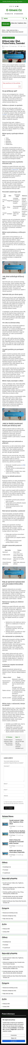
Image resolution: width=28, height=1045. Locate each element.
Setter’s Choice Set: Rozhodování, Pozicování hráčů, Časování (16, 841)
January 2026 (6, 931)
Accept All (14, 1041)
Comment (7, 766)
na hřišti (4, 114)
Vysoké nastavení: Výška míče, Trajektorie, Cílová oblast (16, 822)
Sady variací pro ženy (8, 37)
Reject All (13, 1038)
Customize (14, 1035)
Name (6, 783)
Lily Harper (6, 46)
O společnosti (6, 873)
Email (5, 789)
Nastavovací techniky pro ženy (10, 912)
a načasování (14, 169)
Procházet (5, 870)
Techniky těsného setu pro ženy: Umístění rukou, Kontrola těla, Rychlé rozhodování (12, 1)
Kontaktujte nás (7, 867)
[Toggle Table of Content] (18, 86)
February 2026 (6, 928)
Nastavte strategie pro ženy (9, 915)
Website (6, 795)
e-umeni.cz (14, 10)
